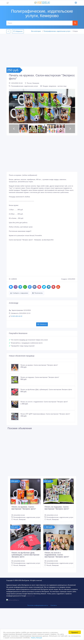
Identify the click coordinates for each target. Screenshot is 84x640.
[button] (14, 106)
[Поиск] (75, 23)
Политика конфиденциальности (37, 605)
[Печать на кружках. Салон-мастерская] (15, 368)
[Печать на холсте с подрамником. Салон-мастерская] (15, 404)
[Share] (11, 287)
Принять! (74, 632)
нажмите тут (30, 596)
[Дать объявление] (75, 3)
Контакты (54, 605)
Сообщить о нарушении (20, 293)
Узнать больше (36, 637)
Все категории (36, 31)
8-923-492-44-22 (16, 316)
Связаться (43, 324)
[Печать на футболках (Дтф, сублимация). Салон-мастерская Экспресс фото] (15, 392)
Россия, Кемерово (33, 83)
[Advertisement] (42, 49)
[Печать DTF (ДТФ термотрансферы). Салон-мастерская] (15, 416)
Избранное (18, 31)
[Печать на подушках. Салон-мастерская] (15, 380)
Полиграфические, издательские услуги (57, 31)
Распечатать (39, 293)
